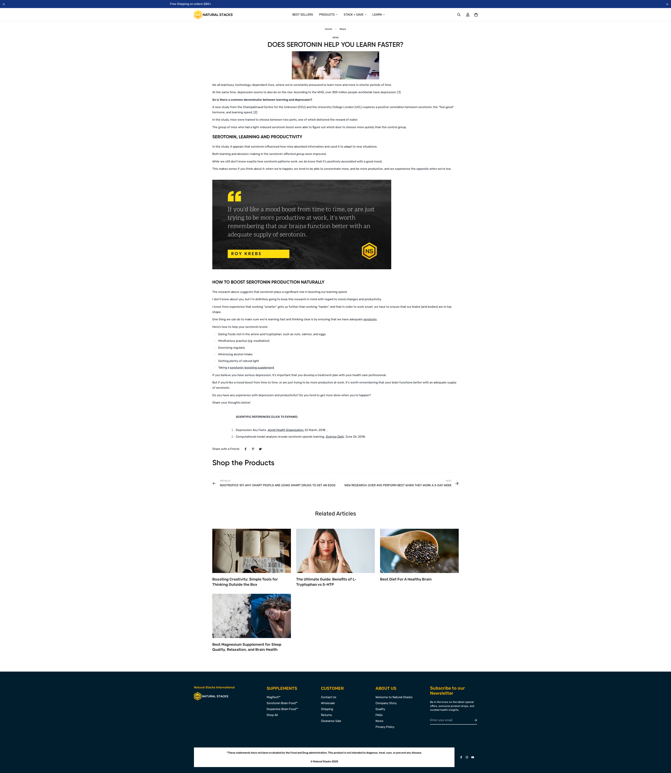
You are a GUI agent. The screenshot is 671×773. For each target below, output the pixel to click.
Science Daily (335, 436)
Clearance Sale (331, 721)
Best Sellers (302, 14)
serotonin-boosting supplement (252, 367)
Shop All (272, 715)
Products (327, 14)
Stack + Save (353, 14)
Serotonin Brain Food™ (282, 703)
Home (328, 29)
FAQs (379, 715)
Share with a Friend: (226, 449)
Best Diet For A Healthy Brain (406, 579)
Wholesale (328, 703)
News (343, 29)
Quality (380, 709)
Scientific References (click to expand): (267, 416)
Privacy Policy (385, 727)
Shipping (327, 709)
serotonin (370, 319)
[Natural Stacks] (213, 14)
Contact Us (328, 697)
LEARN (377, 14)
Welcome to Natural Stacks (394, 697)
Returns (326, 715)
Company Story (386, 703)
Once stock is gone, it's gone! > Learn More (335, 4)
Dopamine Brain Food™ (282, 709)
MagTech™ (273, 697)
